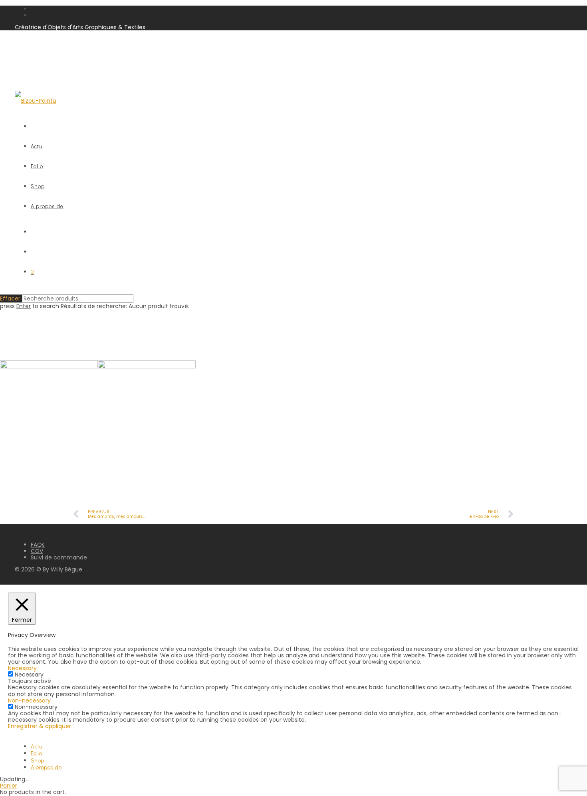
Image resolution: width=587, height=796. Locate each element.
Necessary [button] (22, 668)
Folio (37, 166)
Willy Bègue (66, 569)
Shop (38, 186)
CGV (37, 551)
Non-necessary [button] (29, 700)
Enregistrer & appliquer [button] (39, 726)
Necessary (29, 675)
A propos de (47, 206)
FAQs (38, 545)
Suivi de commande (59, 557)
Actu (37, 146)
